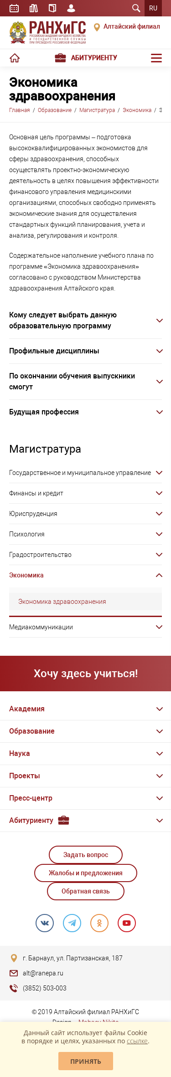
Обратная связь (86, 891)
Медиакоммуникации (41, 627)
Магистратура (97, 110)
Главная (19, 110)
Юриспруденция (33, 513)
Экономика (137, 110)
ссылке (137, 1040)
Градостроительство (40, 554)
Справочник (52, 8)
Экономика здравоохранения (62, 601)
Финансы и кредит (36, 493)
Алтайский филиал (132, 26)
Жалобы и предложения (86, 873)
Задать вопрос (85, 854)
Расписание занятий (14, 8)
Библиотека (33, 8)
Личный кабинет (71, 8)
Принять (85, 1061)
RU (153, 8)
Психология (27, 534)
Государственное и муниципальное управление (80, 472)
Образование (55, 110)
